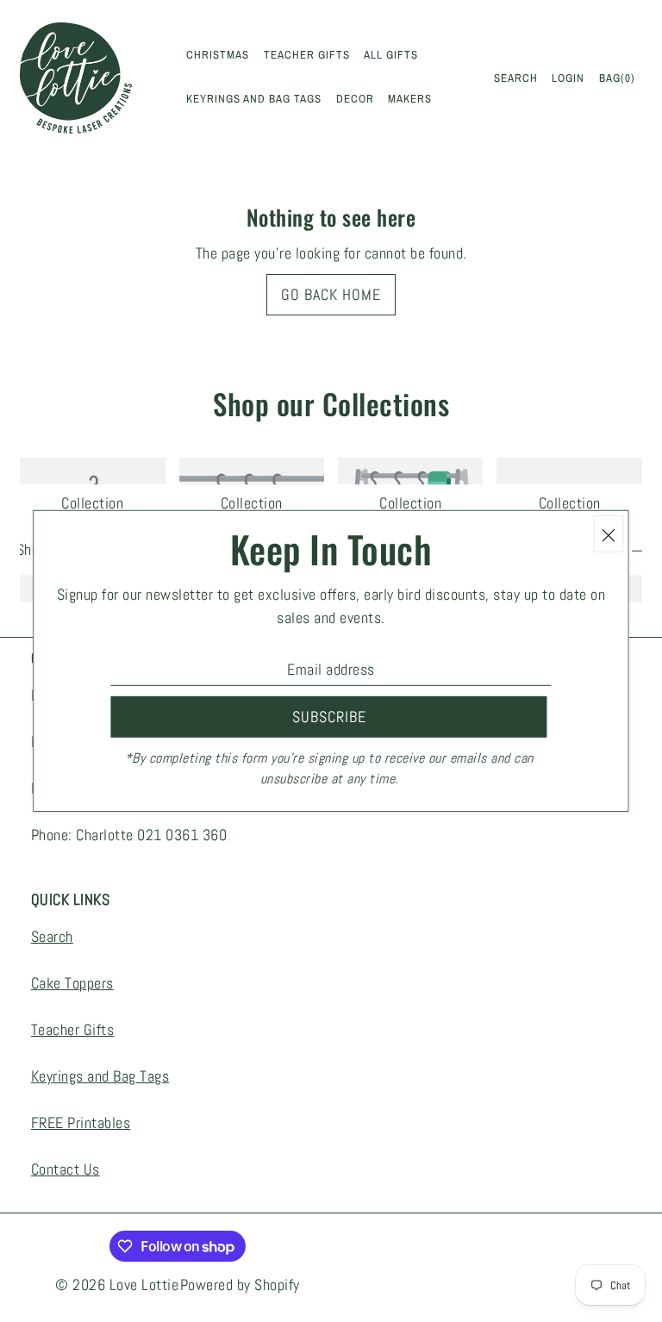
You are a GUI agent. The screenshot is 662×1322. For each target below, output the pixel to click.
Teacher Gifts (73, 1029)
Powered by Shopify (240, 1284)
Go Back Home (331, 294)
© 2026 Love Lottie (116, 1284)
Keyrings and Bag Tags (100, 1076)
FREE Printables (81, 1122)
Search (52, 936)
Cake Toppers (72, 983)
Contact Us (65, 1169)
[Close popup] (609, 533)
